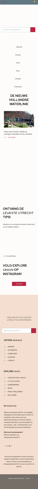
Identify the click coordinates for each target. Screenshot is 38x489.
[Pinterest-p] (11, 446)
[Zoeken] (32, 29)
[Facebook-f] (7, 446)
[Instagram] (5, 446)
